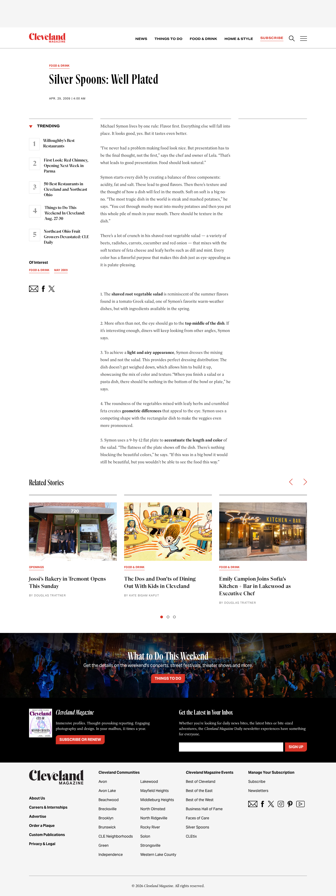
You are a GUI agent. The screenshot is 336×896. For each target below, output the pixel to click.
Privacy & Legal (42, 843)
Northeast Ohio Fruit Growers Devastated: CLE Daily (66, 237)
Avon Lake (107, 790)
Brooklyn (106, 818)
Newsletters (258, 790)
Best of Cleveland (200, 781)
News (141, 39)
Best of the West (199, 799)
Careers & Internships (48, 807)
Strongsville (150, 845)
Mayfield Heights (154, 790)
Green (104, 845)
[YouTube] (300, 804)
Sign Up (296, 746)
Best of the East (199, 790)
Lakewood (149, 781)
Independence (111, 854)
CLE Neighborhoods (116, 836)
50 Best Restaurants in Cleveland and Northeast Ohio (65, 189)
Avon (103, 781)
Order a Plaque (42, 825)
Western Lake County (158, 854)
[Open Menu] (303, 39)
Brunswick (107, 827)
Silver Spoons (197, 827)
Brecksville (108, 809)
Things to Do (168, 39)
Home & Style (238, 39)
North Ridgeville (153, 818)
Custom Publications (47, 834)
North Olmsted (152, 809)
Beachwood (109, 799)
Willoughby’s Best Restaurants (59, 143)
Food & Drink (203, 39)
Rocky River (150, 827)
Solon (145, 836)
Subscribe (271, 38)
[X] (271, 804)
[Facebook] (262, 804)
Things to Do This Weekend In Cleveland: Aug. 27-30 (65, 213)
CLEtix (191, 836)
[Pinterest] (290, 804)
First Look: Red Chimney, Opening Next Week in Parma (66, 165)
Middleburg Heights (157, 799)
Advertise (37, 816)
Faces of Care (197, 818)
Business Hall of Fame (204, 809)
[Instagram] (281, 804)
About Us (37, 798)
